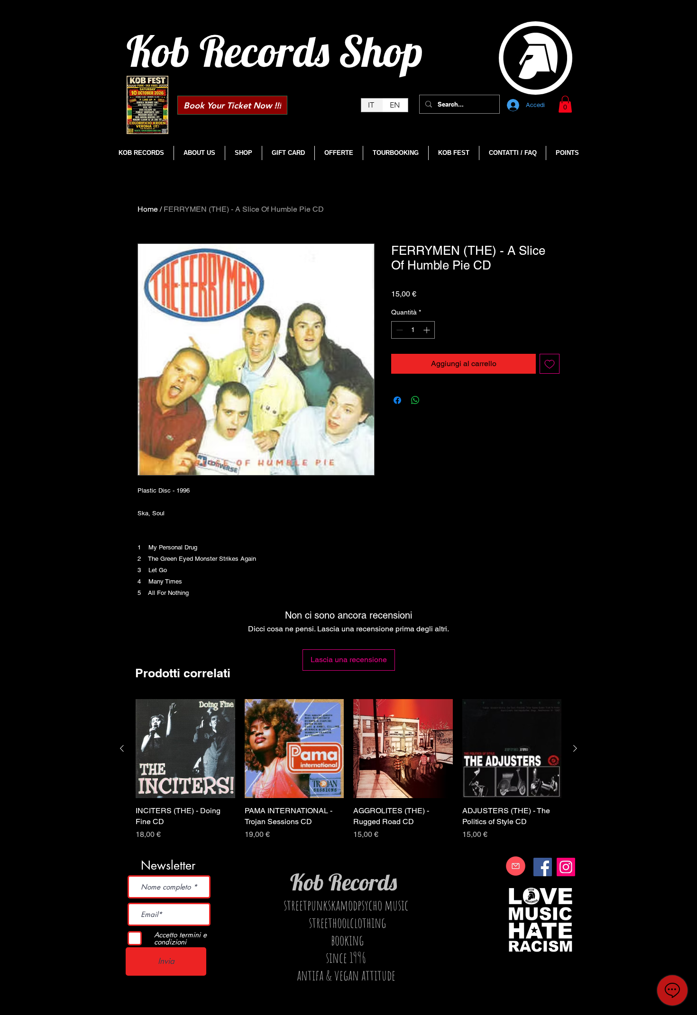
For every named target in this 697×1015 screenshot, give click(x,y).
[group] (348, 775)
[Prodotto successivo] (575, 748)
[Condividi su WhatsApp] (415, 400)
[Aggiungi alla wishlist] (549, 364)
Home (148, 209)
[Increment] (427, 330)
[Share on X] (433, 400)
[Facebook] (542, 867)
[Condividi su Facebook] (397, 400)
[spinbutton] (413, 330)
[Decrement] (398, 330)
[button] (565, 104)
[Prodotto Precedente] (122, 748)
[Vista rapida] (185, 749)
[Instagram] (566, 867)
